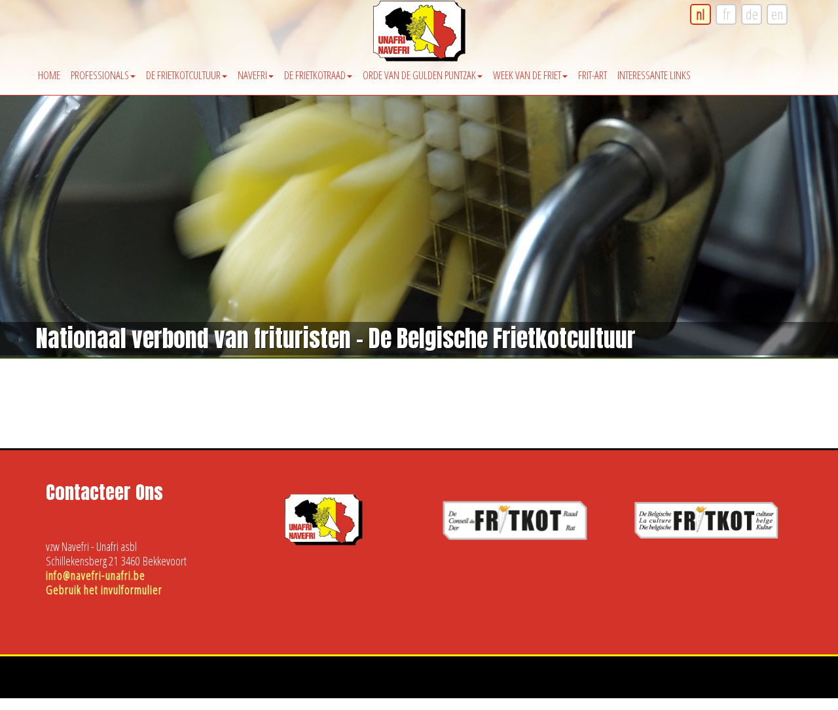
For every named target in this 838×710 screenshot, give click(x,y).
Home (49, 74)
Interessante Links (654, 74)
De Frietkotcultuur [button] (183, 74)
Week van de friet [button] (527, 74)
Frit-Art (592, 74)
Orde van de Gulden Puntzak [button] (419, 74)
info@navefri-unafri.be (95, 575)
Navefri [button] (252, 74)
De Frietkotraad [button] (315, 74)
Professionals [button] (100, 74)
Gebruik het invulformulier (104, 589)
